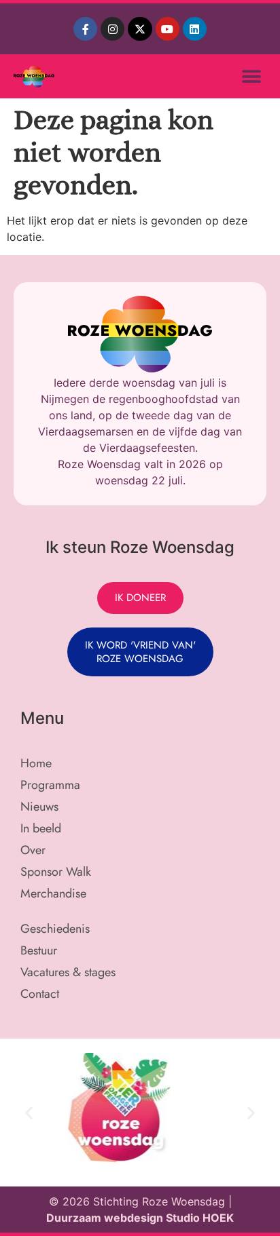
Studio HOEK (200, 1217)
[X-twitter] (140, 29)
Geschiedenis (55, 929)
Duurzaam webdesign (106, 1217)
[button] (251, 76)
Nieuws (39, 806)
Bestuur (38, 950)
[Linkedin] (195, 29)
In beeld (40, 828)
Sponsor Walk (55, 872)
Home (36, 763)
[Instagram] (112, 29)
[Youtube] (167, 29)
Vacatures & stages (68, 972)
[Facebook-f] (85, 29)
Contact (39, 994)
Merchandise (53, 893)
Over (33, 850)
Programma (50, 785)
